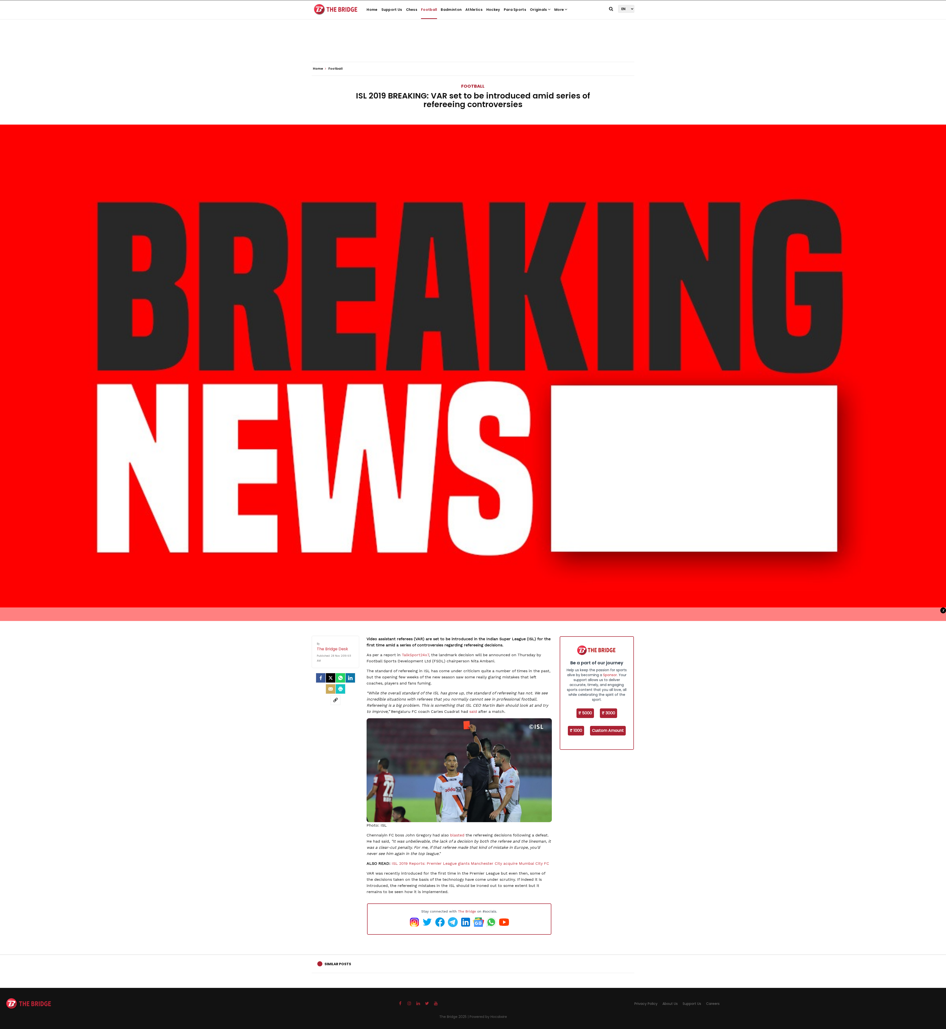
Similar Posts (337, 964)
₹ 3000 (608, 713)
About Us (670, 1003)
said (473, 711)
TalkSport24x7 (415, 655)
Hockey (493, 9)
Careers (713, 1003)
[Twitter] (331, 678)
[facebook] (321, 678)
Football (429, 9)
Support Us (391, 9)
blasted (457, 835)
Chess (412, 9)
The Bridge (467, 911)
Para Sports (515, 9)
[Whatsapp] (340, 678)
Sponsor (610, 674)
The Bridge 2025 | (454, 1016)
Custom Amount (608, 730)
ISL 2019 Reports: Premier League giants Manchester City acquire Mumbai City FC (470, 863)
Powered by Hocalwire (488, 1016)
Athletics (474, 9)
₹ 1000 (576, 730)
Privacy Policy (646, 1003)
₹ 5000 (585, 713)
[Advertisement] (473, 46)
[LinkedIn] (350, 678)
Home (372, 9)
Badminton (451, 9)
